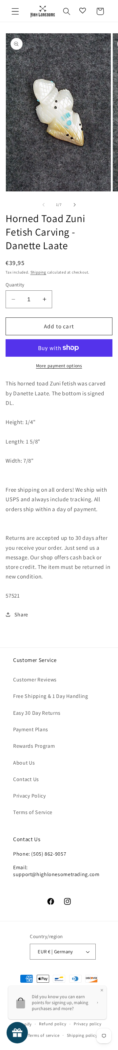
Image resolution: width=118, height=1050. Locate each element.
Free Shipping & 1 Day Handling (50, 696)
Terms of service (44, 1035)
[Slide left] (43, 204)
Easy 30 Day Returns (37, 712)
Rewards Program (34, 745)
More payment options (59, 366)
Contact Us (26, 779)
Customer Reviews (35, 679)
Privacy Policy (29, 795)
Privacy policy (87, 1024)
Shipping (38, 272)
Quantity (15, 284)
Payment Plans (30, 729)
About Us (24, 762)
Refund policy (52, 1024)
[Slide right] (74, 204)
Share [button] (21, 614)
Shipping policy (82, 1035)
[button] (15, 11)
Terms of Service (32, 812)
